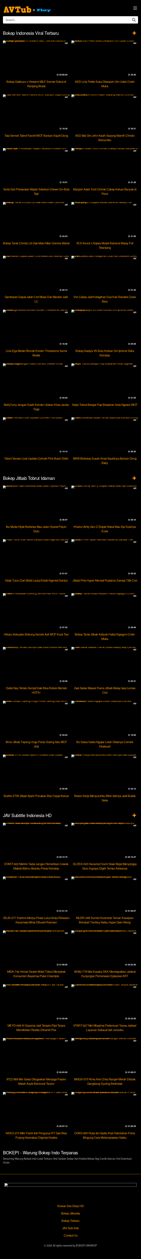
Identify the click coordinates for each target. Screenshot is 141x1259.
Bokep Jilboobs (70, 1213)
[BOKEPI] (28, 9)
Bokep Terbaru (70, 1221)
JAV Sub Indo (70, 1228)
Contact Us (70, 1235)
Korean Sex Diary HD (70, 1206)
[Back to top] (135, 1250)
